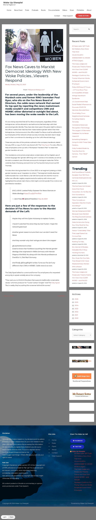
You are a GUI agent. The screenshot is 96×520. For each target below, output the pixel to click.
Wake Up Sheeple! (13, 2)
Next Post (61, 296)
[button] (83, 16)
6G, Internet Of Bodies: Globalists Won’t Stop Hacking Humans (80, 250)
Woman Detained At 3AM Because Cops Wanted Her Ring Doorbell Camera (81, 214)
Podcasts (35, 10)
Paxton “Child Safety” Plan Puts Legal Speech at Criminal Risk (81, 233)
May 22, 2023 (42, 199)
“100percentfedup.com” (36, 90)
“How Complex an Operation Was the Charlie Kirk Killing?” (81, 203)
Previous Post (8, 296)
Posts (27, 10)
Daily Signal (45, 145)
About (89, 10)
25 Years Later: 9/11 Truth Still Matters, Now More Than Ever (80, 49)
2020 (76, 318)
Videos (64, 10)
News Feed (18, 10)
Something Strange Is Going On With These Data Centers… (81, 142)
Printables (80, 10)
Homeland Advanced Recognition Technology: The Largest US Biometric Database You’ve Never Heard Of (81, 130)
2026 (76, 299)
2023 (76, 309)
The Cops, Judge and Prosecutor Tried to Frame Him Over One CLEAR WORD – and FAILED (82, 474)
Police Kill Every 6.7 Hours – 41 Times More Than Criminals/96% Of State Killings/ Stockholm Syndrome (81, 92)
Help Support (68, 16)
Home (9, 10)
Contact (57, 16)
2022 (76, 312)
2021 (76, 315)
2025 (76, 302)
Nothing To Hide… (78, 242)
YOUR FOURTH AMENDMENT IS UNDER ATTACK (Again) (81, 58)
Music (72, 10)
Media (7, 84)
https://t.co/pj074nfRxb (32, 193)
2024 (76, 305)
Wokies (12, 84)
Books (43, 10)
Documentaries (54, 10)
